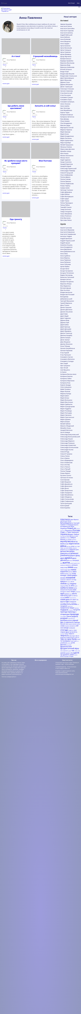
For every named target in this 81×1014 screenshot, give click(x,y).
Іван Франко (74, 519)
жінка (78, 563)
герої (76, 546)
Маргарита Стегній (66, 128)
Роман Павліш (65, 186)
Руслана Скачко (65, 475)
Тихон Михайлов (66, 214)
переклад (76, 608)
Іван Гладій (64, 363)
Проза (4, 65)
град (64, 548)
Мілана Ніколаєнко (66, 156)
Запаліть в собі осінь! (45, 105)
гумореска (74, 548)
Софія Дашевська (66, 484)
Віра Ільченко (65, 290)
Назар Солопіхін (66, 162)
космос (63, 578)
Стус (66, 532)
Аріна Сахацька (65, 50)
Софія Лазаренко (66, 493)
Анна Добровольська (67, 251)
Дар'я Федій (64, 316)
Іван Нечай (64, 368)
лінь (66, 586)
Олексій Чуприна (66, 454)
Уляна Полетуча (65, 216)
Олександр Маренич (67, 441)
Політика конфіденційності (9, 676)
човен (76, 650)
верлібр (63, 541)
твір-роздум (72, 635)
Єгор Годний (64, 353)
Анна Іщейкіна (65, 256)
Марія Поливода (66, 411)
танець (66, 633)
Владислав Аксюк (66, 292)
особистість (65, 604)
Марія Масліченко (66, 402)
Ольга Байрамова (66, 175)
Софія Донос (64, 488)
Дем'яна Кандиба (66, 335)
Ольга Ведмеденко (66, 460)
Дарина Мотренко (66, 84)
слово (62, 626)
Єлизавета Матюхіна (67, 359)
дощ (78, 555)
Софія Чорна (64, 201)
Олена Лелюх (65, 456)
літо (72, 585)
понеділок (71, 610)
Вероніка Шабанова (67, 67)
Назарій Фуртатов (66, 164)
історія (71, 656)
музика (66, 594)
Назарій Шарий (65, 166)
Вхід (78, 3)
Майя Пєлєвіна (65, 389)
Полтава (76, 530)
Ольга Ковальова (66, 462)
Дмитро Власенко (66, 344)
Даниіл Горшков (65, 307)
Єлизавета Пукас (66, 100)
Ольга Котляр (65, 465)
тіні (78, 641)
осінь (74, 603)
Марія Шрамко (65, 419)
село (67, 624)
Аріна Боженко (65, 46)
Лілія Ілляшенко (65, 387)
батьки (62, 539)
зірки (69, 570)
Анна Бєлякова (65, 39)
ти (61, 641)
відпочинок (74, 543)
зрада (65, 570)
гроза (67, 548)
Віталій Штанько (66, 69)
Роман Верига (65, 473)
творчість (64, 635)
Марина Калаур (65, 394)
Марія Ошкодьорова (67, 406)
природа (74, 614)
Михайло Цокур (65, 151)
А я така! (16, 56)
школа (62, 653)
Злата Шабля (64, 106)
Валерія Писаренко (67, 282)
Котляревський (65, 526)
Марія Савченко (65, 415)
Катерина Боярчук (66, 115)
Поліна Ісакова (65, 179)
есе (61, 563)
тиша (71, 641)
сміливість (72, 626)
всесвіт (66, 544)
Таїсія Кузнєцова (66, 503)
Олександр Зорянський (68, 168)
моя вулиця (77, 591)
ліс (69, 586)
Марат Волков (65, 391)
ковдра (70, 573)
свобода (77, 622)
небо (67, 597)
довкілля (63, 553)
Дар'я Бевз (64, 314)
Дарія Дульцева (65, 329)
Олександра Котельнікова (69, 447)
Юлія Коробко (65, 508)
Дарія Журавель (65, 331)
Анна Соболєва (65, 264)
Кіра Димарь (64, 119)
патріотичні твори (67, 608)
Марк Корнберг (65, 143)
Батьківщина (65, 523)
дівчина (63, 560)
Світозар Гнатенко (66, 190)
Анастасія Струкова (67, 31)
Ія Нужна (63, 372)
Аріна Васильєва (66, 48)
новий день (65, 599)
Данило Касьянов (66, 312)
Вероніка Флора (65, 284)
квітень (70, 571)
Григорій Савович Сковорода (69, 524)
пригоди (63, 612)
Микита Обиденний (67, 426)
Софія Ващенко (65, 482)
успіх (73, 643)
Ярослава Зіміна (66, 220)
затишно (75, 565)
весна (70, 541)
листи (72, 581)
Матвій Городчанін (66, 145)
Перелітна (62, 530)
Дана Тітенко (64, 305)
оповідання (72, 602)
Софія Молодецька (66, 196)
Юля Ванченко (65, 218)
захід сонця (63, 567)
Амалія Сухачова (66, 228)
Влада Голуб (64, 72)
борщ (66, 539)
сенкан (70, 624)
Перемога (68, 530)
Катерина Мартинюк (67, 381)
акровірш (62, 537)
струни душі (64, 632)
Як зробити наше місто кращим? (15, 161)
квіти (74, 571)
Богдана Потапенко (67, 273)
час (73, 650)
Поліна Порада (65, 471)
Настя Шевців (65, 432)
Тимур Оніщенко (66, 211)
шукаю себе (69, 653)
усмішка (69, 643)
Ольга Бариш (65, 458)
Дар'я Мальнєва (65, 80)
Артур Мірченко (65, 56)
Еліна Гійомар (65, 346)
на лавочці (74, 595)
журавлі (75, 563)
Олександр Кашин (66, 439)
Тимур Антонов (65, 209)
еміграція (76, 560)
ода (67, 601)
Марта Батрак (65, 422)
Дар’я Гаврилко (65, 318)
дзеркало (73, 549)
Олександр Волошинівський (70, 437)
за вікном (62, 565)
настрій (62, 597)
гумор (70, 548)
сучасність (73, 632)
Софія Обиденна (66, 497)
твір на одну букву (68, 639)
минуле (62, 590)
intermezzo (65, 519)
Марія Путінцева (66, 413)
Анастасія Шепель (66, 33)
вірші (70, 546)
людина (73, 583)
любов (63, 583)
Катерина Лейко (66, 378)
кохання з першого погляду (68, 579)
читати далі (5, 83)
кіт (66, 581)
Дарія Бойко (64, 325)
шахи (79, 650)
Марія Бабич (64, 396)
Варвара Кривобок (66, 61)
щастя (76, 652)
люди (68, 584)
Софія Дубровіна (66, 192)
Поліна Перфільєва (67, 184)
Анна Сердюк (64, 44)
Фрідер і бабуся (73, 534)
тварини (71, 634)
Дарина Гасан (65, 82)
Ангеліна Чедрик (66, 236)
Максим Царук (65, 125)
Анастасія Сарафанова (68, 234)
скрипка (78, 624)
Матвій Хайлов (65, 424)
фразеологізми (66, 646)
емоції (71, 560)
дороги (73, 555)
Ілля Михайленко (66, 110)
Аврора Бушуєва (66, 24)
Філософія (69, 536)
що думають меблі (67, 655)
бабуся (73, 538)
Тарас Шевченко (73, 532)
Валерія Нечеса (65, 279)
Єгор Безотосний (66, 93)
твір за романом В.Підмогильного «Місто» (69, 636)
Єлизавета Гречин (66, 357)
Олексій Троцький (66, 173)
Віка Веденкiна (65, 286)
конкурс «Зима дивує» (68, 575)
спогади (64, 629)
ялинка (75, 654)
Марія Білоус (64, 398)
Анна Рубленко (65, 262)
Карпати (76, 525)
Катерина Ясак (65, 383)
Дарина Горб (64, 322)
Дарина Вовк (64, 320)
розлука (63, 620)
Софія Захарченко (66, 490)
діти (68, 560)
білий (69, 539)
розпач (69, 620)
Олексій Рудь (64, 452)
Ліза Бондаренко (66, 123)
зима (70, 567)
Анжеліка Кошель (66, 245)
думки (68, 557)
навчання (64, 595)
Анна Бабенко (65, 37)
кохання (70, 577)
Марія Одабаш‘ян (66, 404)
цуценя (69, 650)
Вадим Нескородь (66, 275)
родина (75, 616)
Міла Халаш (64, 153)
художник (65, 650)
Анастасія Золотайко (67, 28)
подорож (64, 609)
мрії (62, 593)
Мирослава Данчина (67, 149)
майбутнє (64, 588)
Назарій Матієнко (66, 430)
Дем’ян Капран (65, 338)
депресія (62, 549)
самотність (69, 622)
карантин (64, 571)
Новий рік (71, 528)
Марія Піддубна (65, 409)
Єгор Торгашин (65, 355)
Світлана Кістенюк (66, 478)
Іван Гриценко (65, 366)
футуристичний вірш (69, 648)
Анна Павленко (65, 260)
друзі (62, 558)
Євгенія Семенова (66, 91)
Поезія (34, 171)
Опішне (78, 528)
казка (73, 569)
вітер (72, 546)
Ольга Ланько (65, 467)
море (73, 591)
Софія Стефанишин (67, 501)
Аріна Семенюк (65, 52)
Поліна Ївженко (65, 181)
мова (74, 590)
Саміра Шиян (65, 188)
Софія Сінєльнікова (67, 499)
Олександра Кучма (66, 450)
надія (69, 595)
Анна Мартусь (65, 258)
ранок (69, 616)
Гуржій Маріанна (66, 303)
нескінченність (73, 597)
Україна (63, 534)
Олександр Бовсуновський (69, 434)
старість (70, 630)
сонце (65, 627)
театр (78, 639)
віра (67, 546)
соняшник (72, 628)
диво (77, 549)
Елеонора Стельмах (67, 89)
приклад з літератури (68, 613)
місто (74, 593)
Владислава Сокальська (68, 76)
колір (74, 573)
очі (78, 604)
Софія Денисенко (66, 486)
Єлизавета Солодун (67, 361)
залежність (68, 565)
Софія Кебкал (65, 194)
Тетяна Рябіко (65, 205)
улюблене (63, 643)
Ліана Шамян (65, 121)
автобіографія (75, 536)
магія (76, 586)
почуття (76, 610)
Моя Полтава (45, 160)
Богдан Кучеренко (66, 271)
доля (68, 553)
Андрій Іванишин (66, 238)
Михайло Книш (65, 428)
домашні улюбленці (69, 554)
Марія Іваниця (65, 132)
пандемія (63, 606)
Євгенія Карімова (66, 350)
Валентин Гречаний (67, 277)
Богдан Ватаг (64, 269)
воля (62, 543)
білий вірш (74, 539)
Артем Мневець (65, 54)
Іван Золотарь (65, 108)
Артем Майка (64, 266)
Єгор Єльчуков (65, 95)
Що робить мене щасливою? (16, 106)
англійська (68, 537)
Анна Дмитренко (66, 249)
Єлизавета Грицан (66, 97)
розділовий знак (71, 618)
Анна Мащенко (65, 41)
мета (75, 588)
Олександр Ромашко (67, 443)
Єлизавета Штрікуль (67, 102)
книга (62, 573)
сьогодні (62, 633)
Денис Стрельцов (66, 87)
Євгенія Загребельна (67, 348)
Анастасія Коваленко (67, 232)
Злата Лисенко (65, 104)
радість (64, 616)
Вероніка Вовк (65, 65)
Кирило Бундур (65, 385)
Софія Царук (64, 199)
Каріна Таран (64, 112)
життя (66, 562)
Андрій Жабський (66, 35)
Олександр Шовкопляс (68, 445)
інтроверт (66, 656)
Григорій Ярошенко (67, 301)
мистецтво (68, 590)
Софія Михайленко (66, 495)
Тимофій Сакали (65, 207)
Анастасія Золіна (66, 26)
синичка (74, 624)
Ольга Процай (65, 469)
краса (62, 581)
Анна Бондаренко (66, 247)
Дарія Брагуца (65, 327)
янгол (62, 656)
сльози (67, 626)
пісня (61, 616)
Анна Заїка (64, 254)
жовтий (71, 563)
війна (63, 545)
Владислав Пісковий (67, 294)
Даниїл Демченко (66, 310)
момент (69, 591)
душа (74, 558)
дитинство (64, 551)
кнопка (66, 573)
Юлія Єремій (64, 506)
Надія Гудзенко (65, 160)
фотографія (68, 644)
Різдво (62, 532)
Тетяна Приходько (66, 203)
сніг (77, 626)
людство (62, 586)
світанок (62, 624)
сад (64, 622)
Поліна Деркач (65, 177)
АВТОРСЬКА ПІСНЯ (65, 521)
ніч (71, 599)
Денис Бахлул (65, 340)
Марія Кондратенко (67, 136)
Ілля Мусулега (65, 370)
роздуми (64, 618)
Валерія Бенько (65, 59)
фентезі (63, 645)
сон (61, 628)
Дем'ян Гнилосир (66, 333)
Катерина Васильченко (68, 374)
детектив (67, 549)
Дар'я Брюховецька (67, 78)
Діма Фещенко (65, 342)
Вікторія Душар (65, 288)
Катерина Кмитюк (66, 376)
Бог (72, 523)
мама (71, 587)
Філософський (63, 536)
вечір (76, 542)
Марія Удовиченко (66, 140)
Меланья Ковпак (66, 147)
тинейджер (66, 641)
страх (75, 630)
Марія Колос (64, 134)
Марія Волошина (66, 400)
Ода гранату (16, 219)
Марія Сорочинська (67, 417)
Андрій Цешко (65, 243)
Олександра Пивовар (67, 171)
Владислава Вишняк (67, 74)
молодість (63, 591)
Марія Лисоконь (66, 138)
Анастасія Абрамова (67, 230)
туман (75, 641)
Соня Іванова (64, 480)
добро (72, 551)
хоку (61, 650)
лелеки (68, 581)
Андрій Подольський (67, 241)
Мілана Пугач (65, 158)
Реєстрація (71, 3)
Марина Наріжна (66, 130)
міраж (70, 594)
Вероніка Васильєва (67, 63)
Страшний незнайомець (45, 56)
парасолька (70, 606)
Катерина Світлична (67, 117)
